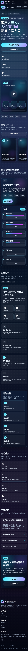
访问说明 (24, 116)
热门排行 (25, 6)
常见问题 (3, 627)
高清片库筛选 (10, 7)
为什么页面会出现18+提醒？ (10, 546)
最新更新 (19, 6)
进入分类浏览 (14, 579)
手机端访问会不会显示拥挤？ (10, 540)
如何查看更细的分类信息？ (9, 534)
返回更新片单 (14, 584)
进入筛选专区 (7, 201)
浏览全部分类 (14, 133)
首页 (3, 7)
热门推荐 (11, 116)
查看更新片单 (14, 49)
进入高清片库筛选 (14, 45)
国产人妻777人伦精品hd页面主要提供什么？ (12, 521)
